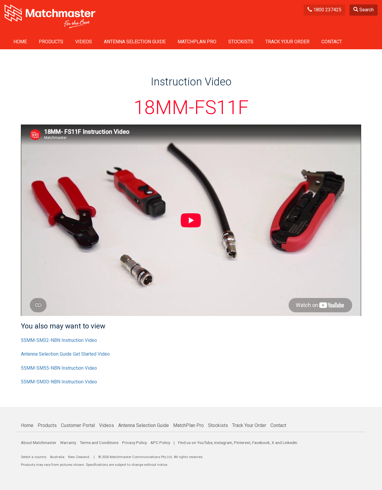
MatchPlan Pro (197, 41)
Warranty (68, 442)
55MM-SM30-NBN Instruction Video (59, 382)
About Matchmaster (38, 442)
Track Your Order (287, 41)
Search (366, 10)
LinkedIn (290, 442)
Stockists (240, 41)
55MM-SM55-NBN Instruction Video (59, 368)
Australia (57, 457)
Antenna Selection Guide (135, 41)
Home (20, 41)
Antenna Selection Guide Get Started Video (65, 354)
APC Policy (160, 442)
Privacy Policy (134, 442)
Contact (331, 41)
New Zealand (78, 457)
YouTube (204, 442)
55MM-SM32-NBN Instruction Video (59, 340)
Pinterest (242, 442)
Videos (83, 41)
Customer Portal (78, 425)
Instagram (223, 442)
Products (51, 41)
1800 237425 (326, 10)
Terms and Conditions (99, 442)
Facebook (261, 442)
